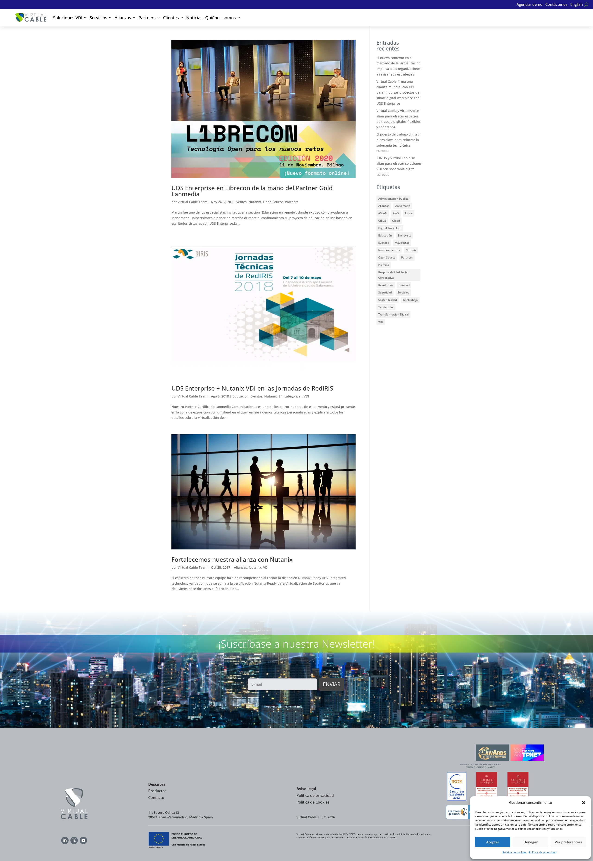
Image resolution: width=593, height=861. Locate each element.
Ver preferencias (568, 842)
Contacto (156, 797)
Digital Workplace (389, 228)
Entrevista (404, 235)
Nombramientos (389, 250)
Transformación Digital (393, 314)
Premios (383, 265)
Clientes (171, 17)
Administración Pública (393, 199)
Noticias (194, 17)
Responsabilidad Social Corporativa (393, 275)
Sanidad (404, 285)
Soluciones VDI (67, 17)
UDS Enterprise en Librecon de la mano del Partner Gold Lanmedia (252, 191)
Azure (409, 213)
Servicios (98, 17)
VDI (306, 396)
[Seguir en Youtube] (83, 840)
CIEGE (382, 221)
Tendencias (386, 307)
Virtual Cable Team (192, 202)
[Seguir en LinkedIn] (65, 840)
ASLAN (382, 213)
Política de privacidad (542, 852)
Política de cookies (514, 852)
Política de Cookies (312, 802)
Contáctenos (556, 5)
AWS (396, 213)
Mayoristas (402, 243)
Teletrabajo (410, 300)
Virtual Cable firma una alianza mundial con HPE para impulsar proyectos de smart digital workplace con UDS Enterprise (398, 92)
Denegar (531, 842)
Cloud (396, 221)
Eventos (241, 202)
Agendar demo (530, 5)
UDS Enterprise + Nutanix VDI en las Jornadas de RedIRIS (252, 388)
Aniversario (402, 206)
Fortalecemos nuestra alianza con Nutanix (232, 559)
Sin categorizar (290, 396)
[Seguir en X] (74, 840)
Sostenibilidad (387, 300)
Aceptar (492, 842)
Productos (157, 790)
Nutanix (255, 202)
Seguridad (385, 292)
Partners (147, 17)
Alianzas (123, 17)
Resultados (385, 285)
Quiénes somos (220, 17)
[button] (583, 802)
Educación (241, 396)
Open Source (273, 202)
